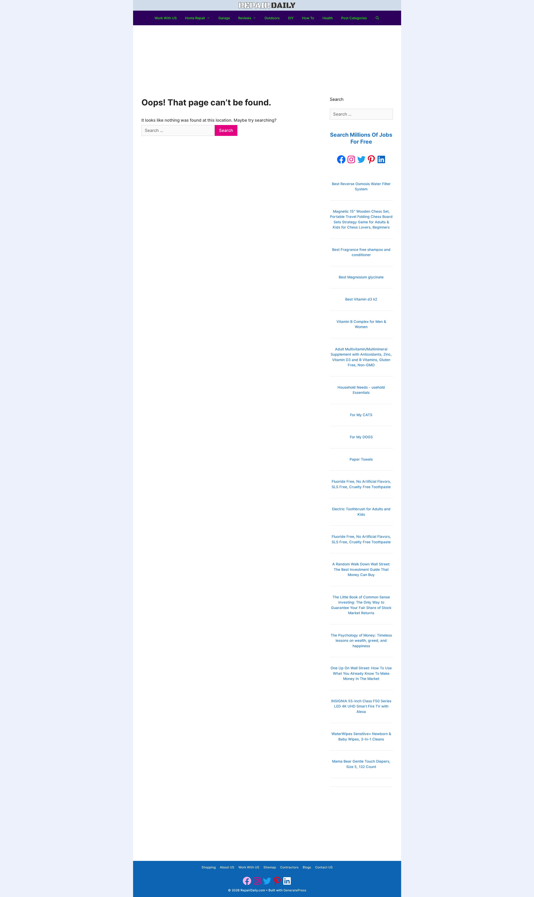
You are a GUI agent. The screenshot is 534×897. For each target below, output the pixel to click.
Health (327, 18)
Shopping (209, 867)
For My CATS (361, 415)
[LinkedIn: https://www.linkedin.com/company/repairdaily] (381, 159)
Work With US (166, 18)
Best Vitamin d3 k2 (361, 299)
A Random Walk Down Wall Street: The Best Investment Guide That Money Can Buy (361, 569)
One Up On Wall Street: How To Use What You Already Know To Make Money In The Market (361, 673)
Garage (224, 18)
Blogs (307, 867)
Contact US (324, 867)
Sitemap (269, 867)
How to (308, 18)
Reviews (244, 18)
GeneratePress (294, 890)
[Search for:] (178, 130)
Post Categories (354, 18)
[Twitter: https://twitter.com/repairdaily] (361, 159)
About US (227, 867)
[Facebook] (341, 159)
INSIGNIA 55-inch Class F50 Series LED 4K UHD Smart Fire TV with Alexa (361, 706)
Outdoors (272, 18)
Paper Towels (361, 459)
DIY (291, 18)
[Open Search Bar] (377, 18)
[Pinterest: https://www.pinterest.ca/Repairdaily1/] (371, 159)
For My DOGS (361, 437)
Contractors (289, 867)
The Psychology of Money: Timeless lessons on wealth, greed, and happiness (361, 640)
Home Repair (195, 18)
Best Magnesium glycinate (361, 277)
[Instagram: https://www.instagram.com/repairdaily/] (351, 159)
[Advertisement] (267, 56)
